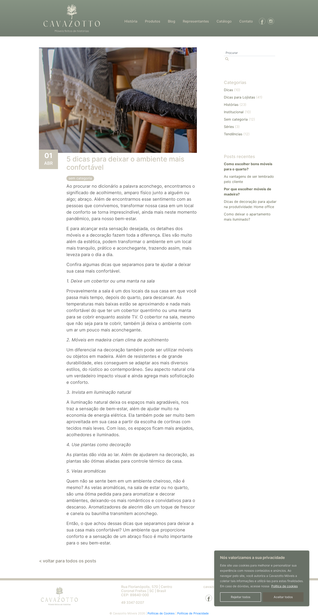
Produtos (152, 21)
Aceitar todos (283, 597)
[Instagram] (269, 21)
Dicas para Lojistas (239, 97)
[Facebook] (261, 21)
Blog (171, 21)
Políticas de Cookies (161, 613)
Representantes (196, 21)
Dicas (228, 90)
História (130, 21)
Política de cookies (284, 586)
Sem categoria (80, 178)
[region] (261, 578)
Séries (229, 126)
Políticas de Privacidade (193, 613)
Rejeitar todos (241, 597)
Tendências (233, 134)
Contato (246, 21)
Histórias (231, 104)
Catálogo (224, 21)
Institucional (234, 112)
